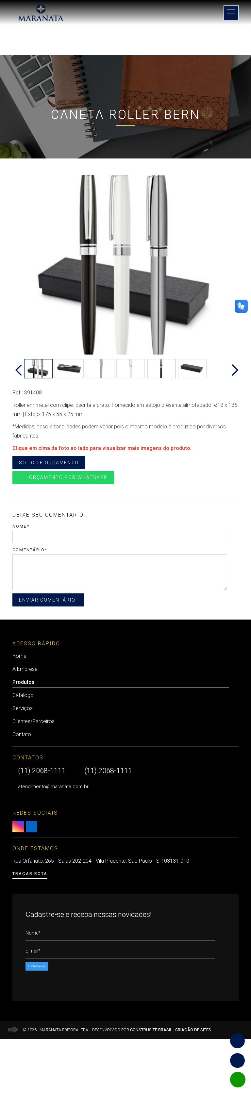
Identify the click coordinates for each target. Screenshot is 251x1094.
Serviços (22, 708)
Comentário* (29, 549)
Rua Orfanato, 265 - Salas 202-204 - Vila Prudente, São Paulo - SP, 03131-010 (100, 861)
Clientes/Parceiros (33, 721)
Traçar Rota (29, 873)
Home (19, 656)
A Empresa (25, 669)
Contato (21, 734)
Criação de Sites (193, 1029)
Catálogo (23, 695)
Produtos (23, 682)
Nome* (20, 526)
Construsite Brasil (151, 1029)
